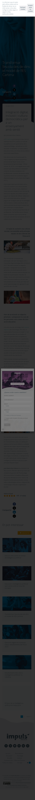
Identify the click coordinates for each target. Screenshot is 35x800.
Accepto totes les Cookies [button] (30, 8)
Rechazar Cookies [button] (22, 8)
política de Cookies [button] (7, 14)
